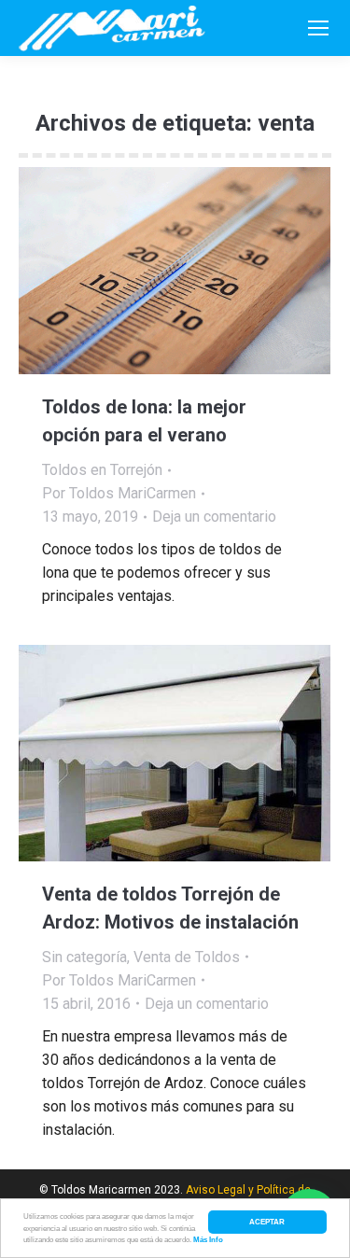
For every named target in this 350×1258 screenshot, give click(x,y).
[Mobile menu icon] (318, 28)
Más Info (208, 1239)
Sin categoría (84, 957)
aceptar (267, 1221)
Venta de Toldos (186, 957)
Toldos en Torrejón (102, 470)
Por (119, 493)
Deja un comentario (214, 516)
